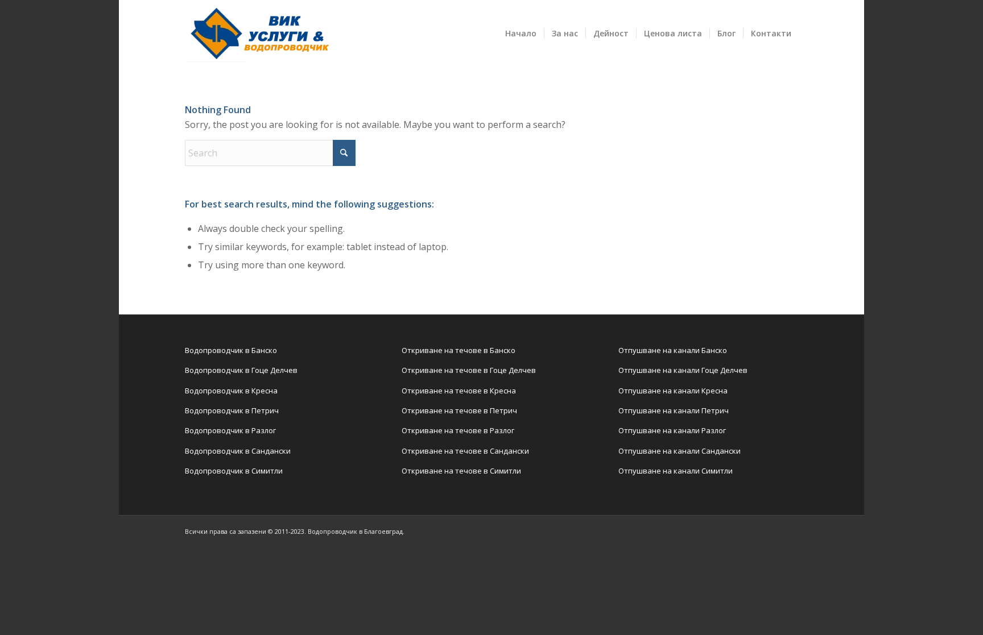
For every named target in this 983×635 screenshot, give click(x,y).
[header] (258, 33)
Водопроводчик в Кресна (231, 390)
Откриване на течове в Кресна (459, 390)
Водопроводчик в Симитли (234, 471)
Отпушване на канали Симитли (675, 471)
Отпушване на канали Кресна (673, 390)
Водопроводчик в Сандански (238, 451)
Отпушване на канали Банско (672, 350)
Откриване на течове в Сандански (465, 451)
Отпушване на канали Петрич (673, 410)
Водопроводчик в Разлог (230, 430)
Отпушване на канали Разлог (672, 430)
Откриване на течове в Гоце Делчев (469, 370)
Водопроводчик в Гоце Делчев (241, 370)
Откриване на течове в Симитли (461, 471)
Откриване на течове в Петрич (459, 410)
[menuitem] (521, 33)
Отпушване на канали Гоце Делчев (682, 370)
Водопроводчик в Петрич (232, 410)
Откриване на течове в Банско (458, 350)
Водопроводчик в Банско (231, 350)
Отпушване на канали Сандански (679, 451)
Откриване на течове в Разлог (458, 430)
